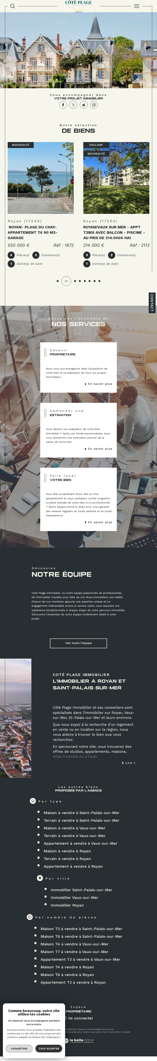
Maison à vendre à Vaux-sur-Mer (74, 828)
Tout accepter (49, 1048)
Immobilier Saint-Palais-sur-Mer (81, 890)
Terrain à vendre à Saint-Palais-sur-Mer (81, 820)
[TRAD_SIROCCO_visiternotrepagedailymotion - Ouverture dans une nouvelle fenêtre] (83, 105)
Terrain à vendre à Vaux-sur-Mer (74, 835)
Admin (86, 1032)
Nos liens (96, 1032)
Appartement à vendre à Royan (73, 866)
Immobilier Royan (67, 905)
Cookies (125, 1032)
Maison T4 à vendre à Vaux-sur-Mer (75, 944)
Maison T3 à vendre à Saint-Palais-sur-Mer (81, 928)
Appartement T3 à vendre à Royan (73, 982)
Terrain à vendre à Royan (67, 858)
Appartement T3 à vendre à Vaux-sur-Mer (80, 959)
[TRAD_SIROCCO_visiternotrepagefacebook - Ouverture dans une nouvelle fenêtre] (63, 105)
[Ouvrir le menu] (137, 6)
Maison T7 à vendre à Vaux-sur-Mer (74, 951)
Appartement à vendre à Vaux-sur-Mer (80, 843)
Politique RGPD (111, 1032)
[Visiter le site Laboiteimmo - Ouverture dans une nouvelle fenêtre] (78, 1044)
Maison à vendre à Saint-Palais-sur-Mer (81, 812)
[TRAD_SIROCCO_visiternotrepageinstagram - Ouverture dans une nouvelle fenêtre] (94, 105)
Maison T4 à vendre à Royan (67, 967)
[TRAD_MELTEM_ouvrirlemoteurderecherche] (12, 6)
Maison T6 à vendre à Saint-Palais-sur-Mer (82, 936)
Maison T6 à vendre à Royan (67, 974)
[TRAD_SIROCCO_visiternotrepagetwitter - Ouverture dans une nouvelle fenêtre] (73, 105)
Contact (152, 303)
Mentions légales (71, 1032)
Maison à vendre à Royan (67, 851)
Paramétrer (19, 1048)
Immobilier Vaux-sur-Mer (74, 897)
